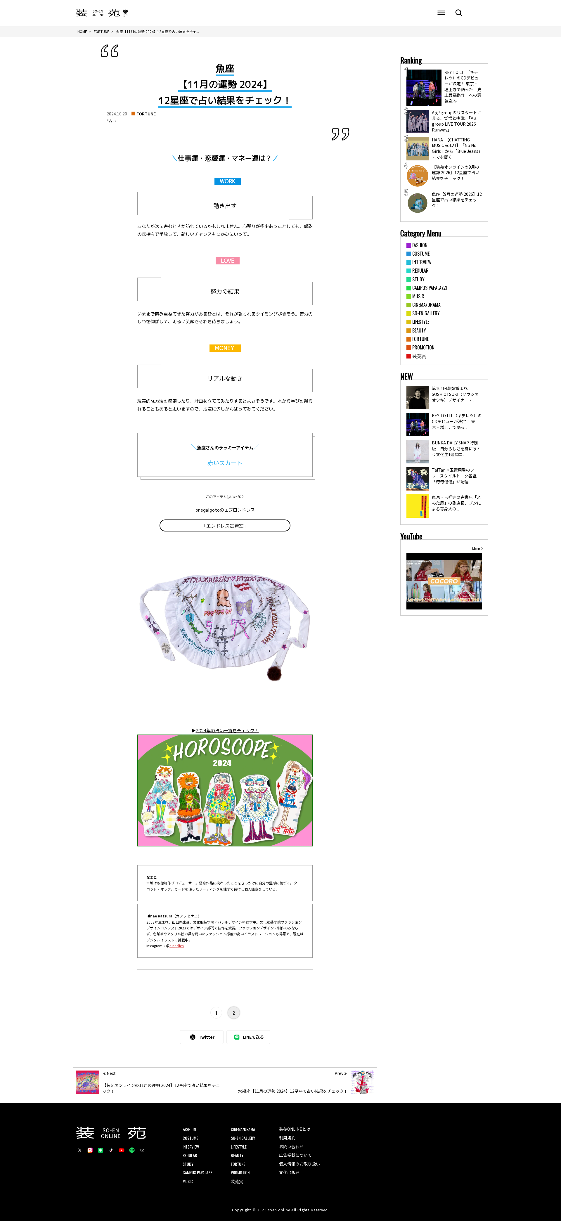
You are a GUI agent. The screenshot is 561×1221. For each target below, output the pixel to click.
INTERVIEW (191, 1147)
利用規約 (287, 1138)
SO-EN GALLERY (243, 1138)
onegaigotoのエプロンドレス (225, 510)
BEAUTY (237, 1155)
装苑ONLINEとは (294, 1129)
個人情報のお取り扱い (299, 1164)
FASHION (189, 1129)
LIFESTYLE (239, 1147)
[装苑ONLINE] (98, 13)
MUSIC (188, 1181)
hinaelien (176, 945)
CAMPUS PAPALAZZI (198, 1172)
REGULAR (190, 1155)
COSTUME (190, 1138)
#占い (111, 120)
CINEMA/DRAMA (243, 1129)
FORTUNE (146, 114)
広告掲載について (295, 1155)
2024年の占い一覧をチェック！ (227, 731)
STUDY (188, 1164)
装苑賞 (237, 1181)
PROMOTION (240, 1172)
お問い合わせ (291, 1146)
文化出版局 (289, 1172)
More (476, 548)
